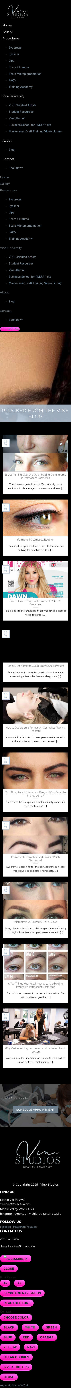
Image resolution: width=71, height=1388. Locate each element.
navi (31, 1347)
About (7, 140)
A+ (19, 1283)
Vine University (13, 96)
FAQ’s (12, 80)
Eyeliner (14, 54)
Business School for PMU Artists (30, 125)
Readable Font (17, 1303)
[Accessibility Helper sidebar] (15, 1258)
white (30, 1327)
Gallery (7, 32)
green (51, 1327)
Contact (8, 159)
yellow (10, 1347)
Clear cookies (16, 1357)
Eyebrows (15, 47)
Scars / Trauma (19, 67)
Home (7, 25)
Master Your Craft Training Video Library (35, 131)
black (9, 1327)
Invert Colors (16, 1367)
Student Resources (21, 111)
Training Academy (21, 87)
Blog (12, 149)
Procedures (11, 38)
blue (8, 1337)
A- (5, 1283)
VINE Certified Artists (22, 105)
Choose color (16, 1317)
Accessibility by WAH (14, 1385)
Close (9, 1268)
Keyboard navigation (22, 1293)
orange (47, 1337)
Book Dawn (16, 168)
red (26, 1337)
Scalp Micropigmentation (25, 74)
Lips (11, 60)
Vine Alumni (17, 118)
